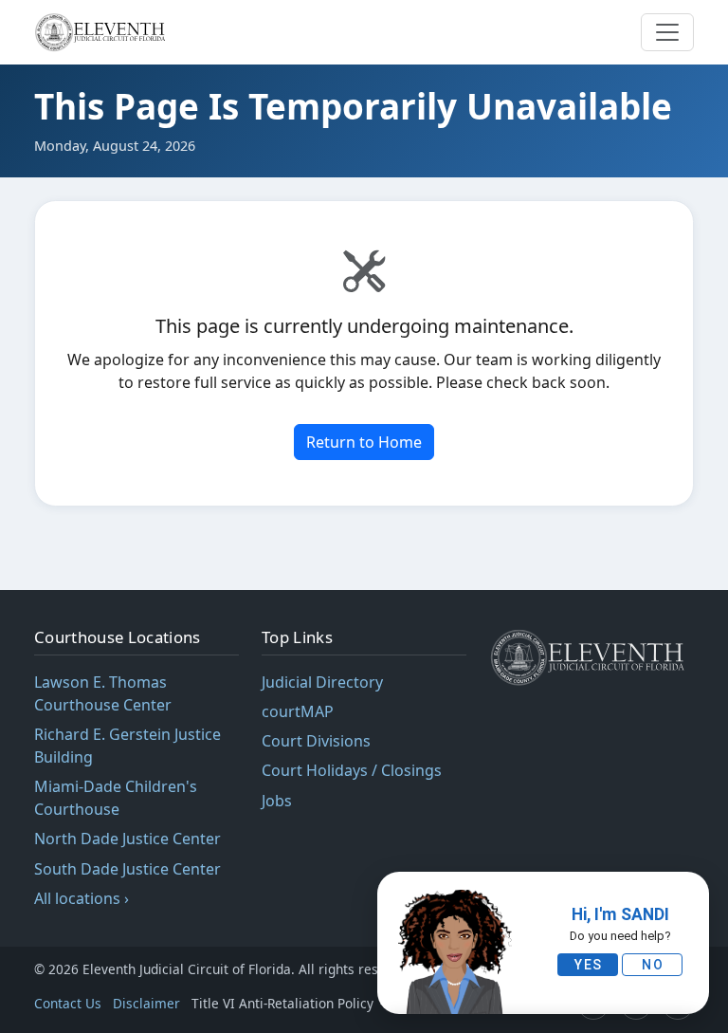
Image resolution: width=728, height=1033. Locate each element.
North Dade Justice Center (127, 838)
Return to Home (364, 442)
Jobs (277, 800)
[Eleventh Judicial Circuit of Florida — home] (103, 32)
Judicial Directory (322, 682)
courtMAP (298, 711)
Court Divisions (316, 740)
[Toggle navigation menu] (667, 32)
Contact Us (67, 1003)
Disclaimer (146, 1003)
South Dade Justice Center (127, 868)
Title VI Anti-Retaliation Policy (284, 1003)
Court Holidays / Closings (352, 770)
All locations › (81, 898)
